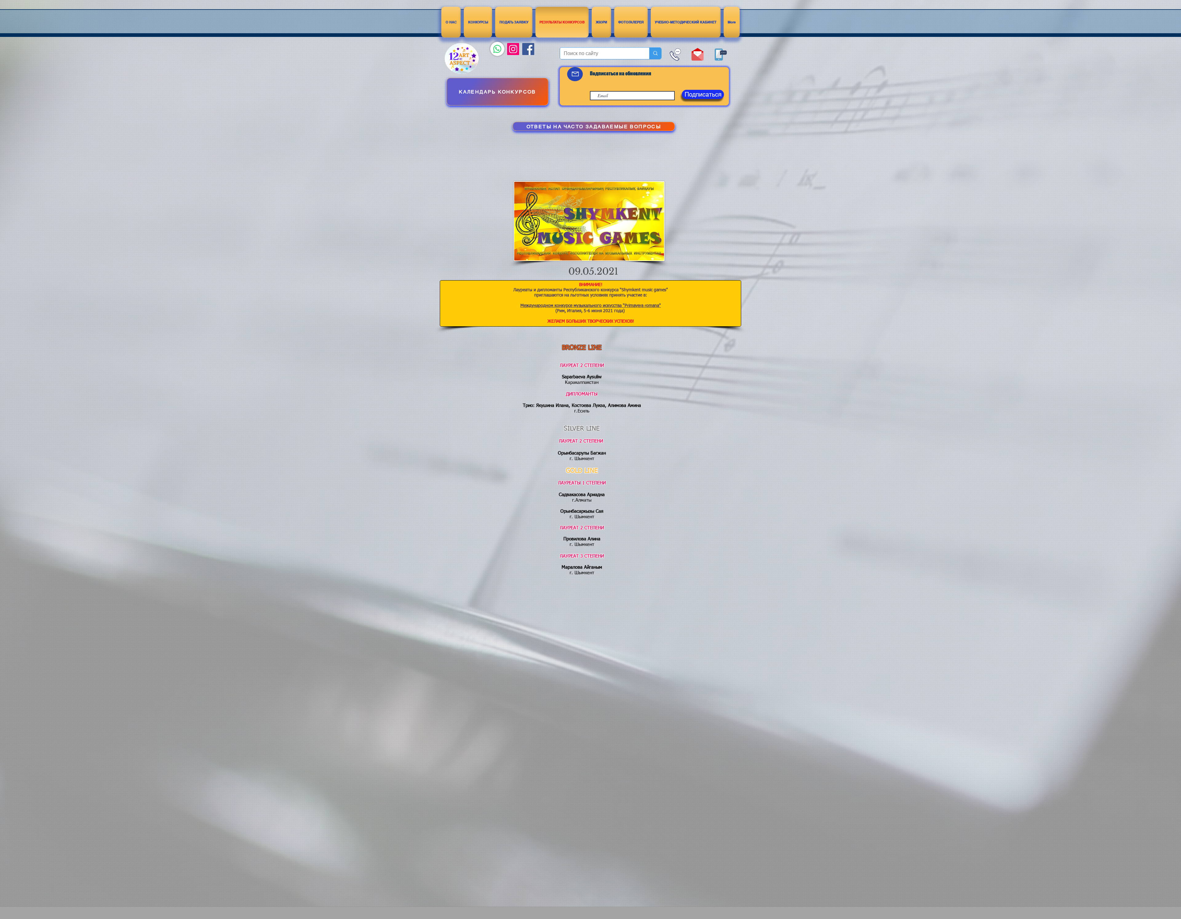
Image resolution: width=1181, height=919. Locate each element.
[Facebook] (528, 49)
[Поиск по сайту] (655, 53)
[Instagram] (513, 49)
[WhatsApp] (497, 49)
